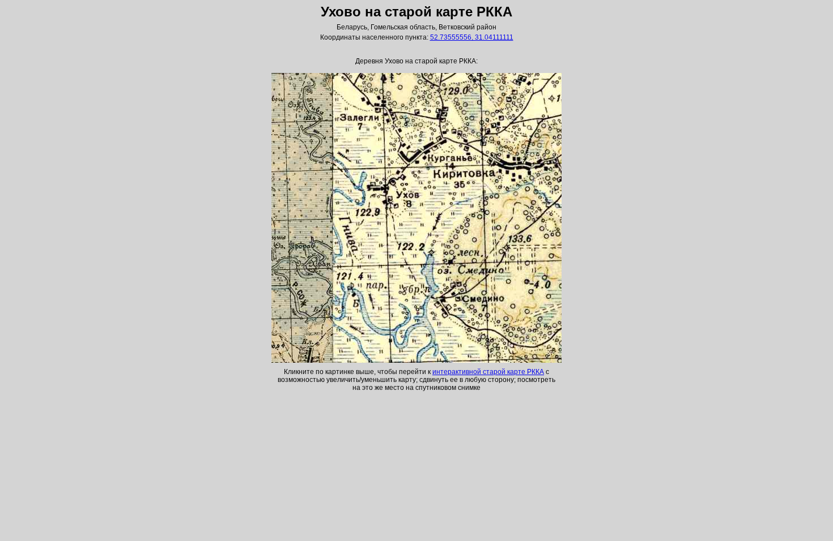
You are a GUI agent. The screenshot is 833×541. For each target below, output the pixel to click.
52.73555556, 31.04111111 (471, 37)
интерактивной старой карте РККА (488, 372)
